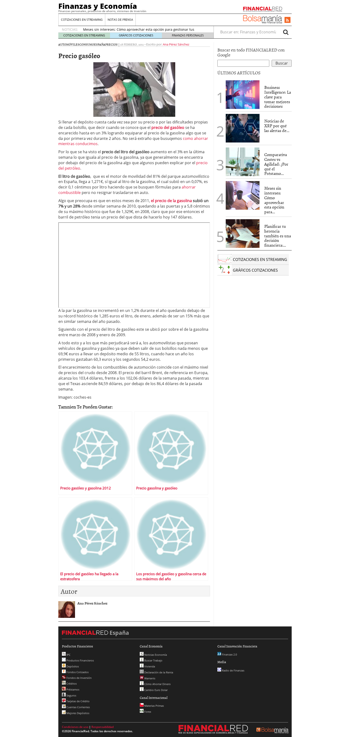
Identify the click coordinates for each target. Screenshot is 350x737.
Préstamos (72, 689)
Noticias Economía (155, 654)
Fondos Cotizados (77, 672)
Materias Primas (154, 705)
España (99, 44)
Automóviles (68, 44)
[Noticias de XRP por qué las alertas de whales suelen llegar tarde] (243, 128)
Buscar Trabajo (153, 660)
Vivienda (149, 666)
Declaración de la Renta (158, 672)
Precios (111, 44)
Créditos (71, 683)
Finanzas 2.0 (229, 654)
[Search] (286, 32)
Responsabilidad (102, 727)
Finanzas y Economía (97, 6)
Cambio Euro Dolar (156, 690)
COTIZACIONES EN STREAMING (82, 20)
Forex (147, 711)
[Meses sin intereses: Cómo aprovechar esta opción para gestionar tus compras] (243, 195)
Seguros (71, 695)
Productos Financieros (80, 660)
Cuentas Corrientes (78, 707)
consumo (86, 44)
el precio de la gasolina (171, 200)
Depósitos (72, 666)
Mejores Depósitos (77, 713)
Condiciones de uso (75, 727)
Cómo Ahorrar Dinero (157, 684)
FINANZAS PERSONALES (188, 35)
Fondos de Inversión (79, 678)
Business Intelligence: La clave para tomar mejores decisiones (277, 96)
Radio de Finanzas (232, 670)
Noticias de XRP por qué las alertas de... (276, 126)
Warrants (149, 678)
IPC (68, 654)
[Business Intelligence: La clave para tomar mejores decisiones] (243, 94)
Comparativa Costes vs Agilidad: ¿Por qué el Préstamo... (276, 164)
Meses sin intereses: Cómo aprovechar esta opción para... (274, 200)
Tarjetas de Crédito (78, 701)
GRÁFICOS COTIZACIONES (136, 35)
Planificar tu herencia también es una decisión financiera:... (277, 235)
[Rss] (287, 20)
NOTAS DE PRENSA (120, 20)
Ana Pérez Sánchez (176, 44)
